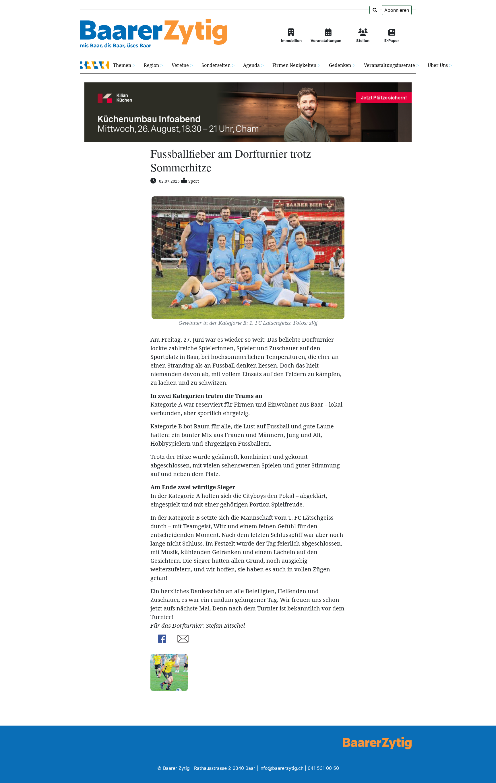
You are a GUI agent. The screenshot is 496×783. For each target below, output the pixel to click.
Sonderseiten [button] (216, 65)
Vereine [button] (180, 65)
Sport (193, 181)
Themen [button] (122, 65)
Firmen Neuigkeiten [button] (294, 65)
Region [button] (151, 65)
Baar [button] (94, 65)
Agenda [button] (251, 65)
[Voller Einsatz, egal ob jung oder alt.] (169, 672)
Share (161, 639)
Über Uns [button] (438, 65)
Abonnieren (396, 10)
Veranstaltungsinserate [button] (389, 65)
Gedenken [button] (340, 65)
